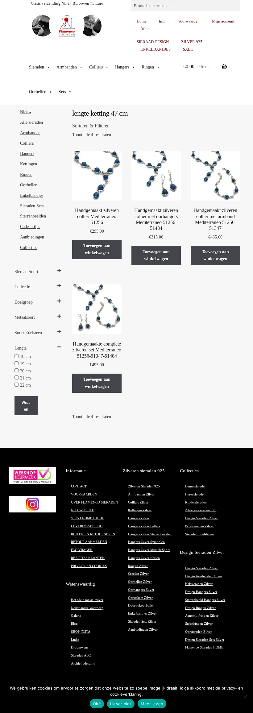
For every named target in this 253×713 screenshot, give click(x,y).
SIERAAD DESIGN (153, 41)
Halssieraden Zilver (199, 584)
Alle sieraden (31, 122)
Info (162, 21)
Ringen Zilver (138, 566)
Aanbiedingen (32, 237)
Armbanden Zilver (141, 494)
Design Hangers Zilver (201, 592)
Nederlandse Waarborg (87, 608)
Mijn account (223, 21)
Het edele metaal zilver (87, 600)
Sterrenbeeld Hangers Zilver (205, 600)
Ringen (148, 67)
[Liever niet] (245, 697)
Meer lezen (152, 703)
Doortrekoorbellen (141, 605)
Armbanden (66, 67)
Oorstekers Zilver (140, 597)
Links (75, 639)
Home (142, 21)
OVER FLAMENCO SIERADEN (94, 502)
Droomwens (79, 647)
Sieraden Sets (32, 206)
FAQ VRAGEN (82, 550)
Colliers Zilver (138, 502)
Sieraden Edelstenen (199, 534)
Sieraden (36, 67)
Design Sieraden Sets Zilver (204, 639)
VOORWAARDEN (84, 494)
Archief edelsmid (83, 663)
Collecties (28, 247)
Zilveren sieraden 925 (200, 510)
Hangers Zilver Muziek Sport (149, 550)
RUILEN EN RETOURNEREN (93, 534)
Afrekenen (149, 28)
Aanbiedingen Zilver (143, 629)
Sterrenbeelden (33, 216)
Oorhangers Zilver (141, 589)
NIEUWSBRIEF (82, 510)
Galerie (76, 615)
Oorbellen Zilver (140, 581)
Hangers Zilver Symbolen (146, 542)
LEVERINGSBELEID (86, 526)
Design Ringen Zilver (200, 608)
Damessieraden (195, 486)
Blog (74, 623)
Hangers (122, 67)
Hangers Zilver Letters (144, 526)
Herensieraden (195, 494)
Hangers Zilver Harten (144, 558)
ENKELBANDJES (155, 49)
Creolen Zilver (138, 573)
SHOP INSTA (80, 631)
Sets (62, 91)
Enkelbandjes (31, 195)
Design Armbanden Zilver (203, 576)
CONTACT (79, 486)
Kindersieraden (196, 502)
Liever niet (120, 703)
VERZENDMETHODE (87, 518)
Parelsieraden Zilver (199, 526)
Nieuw (25, 112)
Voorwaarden (189, 21)
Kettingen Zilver (139, 510)
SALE (188, 49)
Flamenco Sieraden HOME (204, 647)
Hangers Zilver (138, 518)
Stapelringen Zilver (199, 623)
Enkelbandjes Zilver (142, 613)
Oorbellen (37, 91)
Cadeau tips (30, 226)
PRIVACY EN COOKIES (89, 566)
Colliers (96, 67)
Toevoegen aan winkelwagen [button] (96, 249)
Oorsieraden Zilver (198, 631)
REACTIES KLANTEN (88, 558)
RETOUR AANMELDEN (89, 542)
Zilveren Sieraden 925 (144, 486)
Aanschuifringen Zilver (201, 615)
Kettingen (28, 164)
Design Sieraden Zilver (201, 518)
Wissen (26, 406)
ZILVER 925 (191, 41)
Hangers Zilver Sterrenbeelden (150, 534)
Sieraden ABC (81, 655)
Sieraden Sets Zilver (142, 621)
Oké (97, 703)
